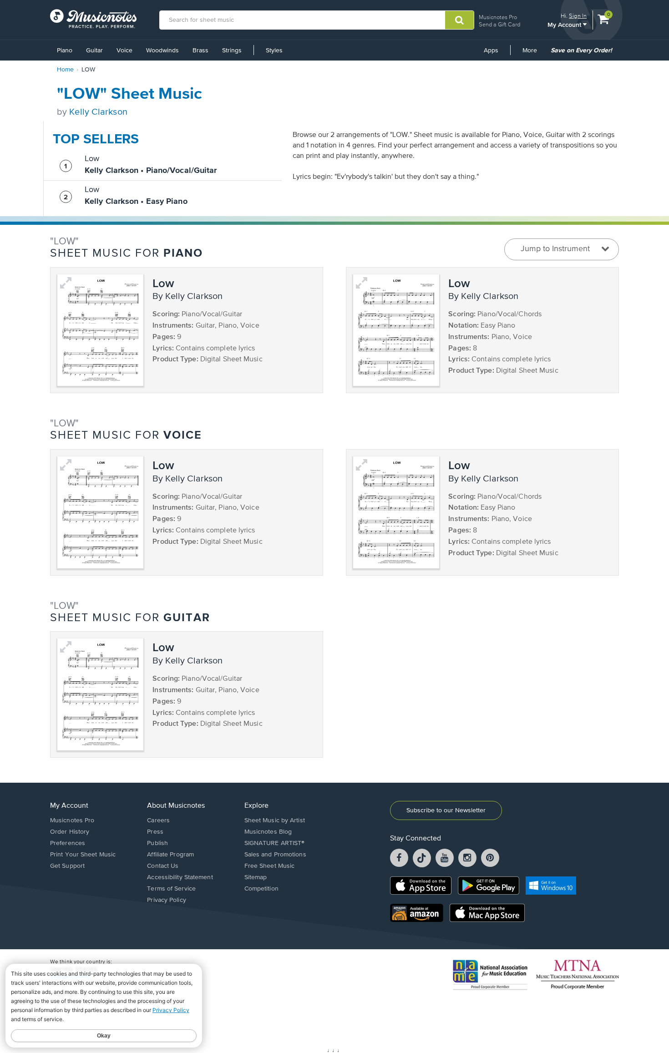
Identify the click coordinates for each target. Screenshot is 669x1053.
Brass (200, 50)
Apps (491, 50)
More (533, 54)
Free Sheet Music (269, 866)
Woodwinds (162, 50)
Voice (124, 50)
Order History (69, 832)
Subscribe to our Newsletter (446, 810)
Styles (274, 50)
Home (65, 69)
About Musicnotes (176, 806)
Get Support (67, 866)
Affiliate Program (170, 854)
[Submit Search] (459, 20)
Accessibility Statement (180, 877)
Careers (158, 820)
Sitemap (255, 877)
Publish (157, 843)
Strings (232, 50)
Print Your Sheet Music (83, 854)
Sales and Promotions (275, 854)
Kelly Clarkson (98, 112)
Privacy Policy (166, 900)
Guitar (94, 50)
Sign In (578, 15)
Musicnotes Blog (268, 832)
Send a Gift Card (499, 24)
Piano (64, 50)
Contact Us (162, 866)
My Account (565, 24)
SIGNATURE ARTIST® (274, 843)
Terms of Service (171, 889)
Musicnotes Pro (498, 17)
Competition (261, 889)
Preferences (67, 843)
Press (155, 832)
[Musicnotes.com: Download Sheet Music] (93, 18)
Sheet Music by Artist (274, 820)
